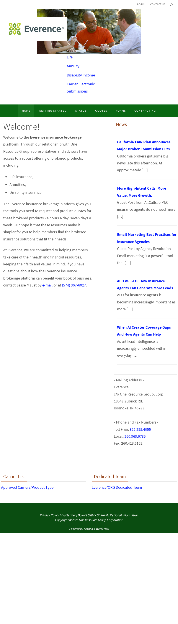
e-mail (48, 285)
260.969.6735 (135, 436)
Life (70, 57)
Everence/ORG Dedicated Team (117, 487)
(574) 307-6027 (74, 285)
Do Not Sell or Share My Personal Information (108, 515)
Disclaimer (68, 515)
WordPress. (102, 529)
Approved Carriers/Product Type (27, 487)
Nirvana (88, 529)
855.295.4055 (140, 429)
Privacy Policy (49, 515)
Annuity (73, 65)
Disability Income (81, 75)
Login (141, 4)
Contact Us (157, 4)
